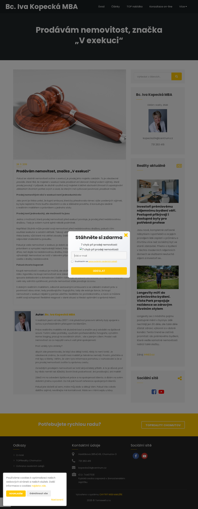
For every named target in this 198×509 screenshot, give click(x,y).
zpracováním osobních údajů (102, 261)
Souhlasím (16, 493)
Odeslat (99, 271)
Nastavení (57, 499)
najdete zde (39, 486)
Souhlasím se (81, 261)
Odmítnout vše (39, 493)
